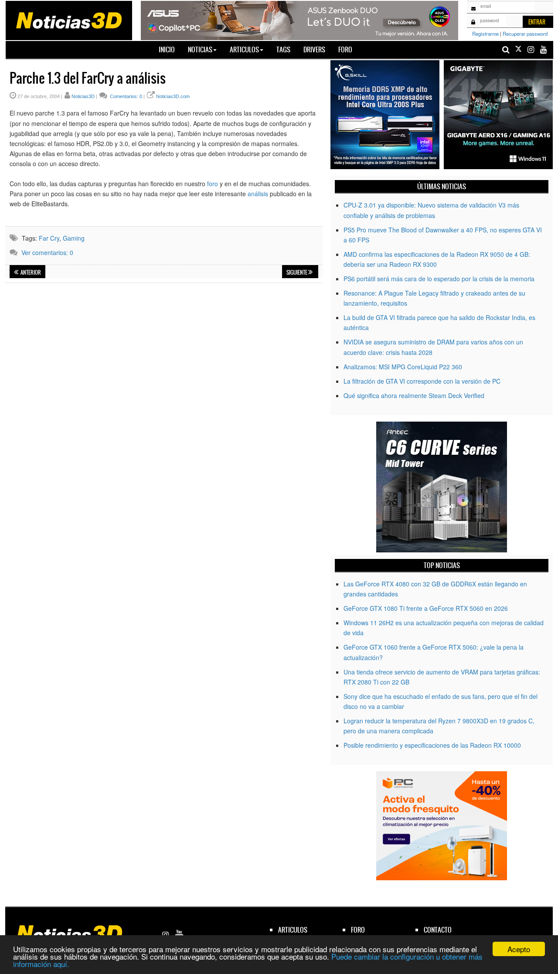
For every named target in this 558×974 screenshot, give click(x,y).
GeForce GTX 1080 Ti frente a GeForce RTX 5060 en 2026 (426, 608)
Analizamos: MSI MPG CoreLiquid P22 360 (403, 366)
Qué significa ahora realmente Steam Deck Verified (414, 395)
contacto (438, 930)
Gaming (74, 238)
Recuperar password (525, 33)
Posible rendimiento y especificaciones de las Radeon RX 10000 (432, 745)
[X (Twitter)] (518, 49)
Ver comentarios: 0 (47, 252)
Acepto (518, 948)
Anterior (30, 272)
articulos (292, 930)
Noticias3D (83, 96)
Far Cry (49, 238)
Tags (283, 49)
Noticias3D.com (173, 96)
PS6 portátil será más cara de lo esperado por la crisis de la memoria (439, 278)
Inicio (170, 49)
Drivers (314, 49)
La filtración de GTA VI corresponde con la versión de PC (422, 381)
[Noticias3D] (68, 19)
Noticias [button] (200, 49)
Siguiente (297, 272)
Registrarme (485, 33)
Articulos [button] (244, 49)
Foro (345, 49)
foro (212, 183)
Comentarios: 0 (125, 96)
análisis (258, 193)
